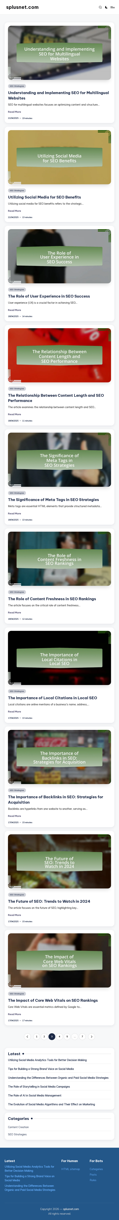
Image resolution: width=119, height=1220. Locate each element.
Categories (96, 1169)
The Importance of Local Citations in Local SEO (52, 697)
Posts (93, 1174)
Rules (93, 1180)
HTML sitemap (70, 1169)
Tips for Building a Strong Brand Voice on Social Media (41, 1069)
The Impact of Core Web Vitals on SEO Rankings (53, 1000)
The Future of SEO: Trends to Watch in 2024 (49, 901)
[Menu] (112, 7)
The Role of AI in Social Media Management (34, 1095)
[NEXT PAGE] (91, 1036)
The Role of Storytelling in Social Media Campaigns (39, 1086)
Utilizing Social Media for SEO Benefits (44, 197)
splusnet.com (22, 7)
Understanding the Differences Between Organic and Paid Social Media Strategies (58, 1077)
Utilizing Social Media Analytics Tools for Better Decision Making (47, 1060)
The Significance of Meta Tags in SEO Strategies (53, 499)
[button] (27, 1036)
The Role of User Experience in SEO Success (49, 296)
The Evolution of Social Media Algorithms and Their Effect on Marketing (51, 1104)
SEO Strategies (17, 86)
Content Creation (18, 1127)
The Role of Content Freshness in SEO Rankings (52, 598)
